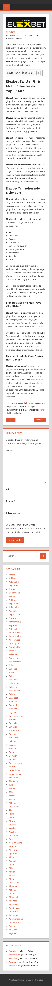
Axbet (12, 665)
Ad (8, 489)
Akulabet (13, 871)
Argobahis (13, 933)
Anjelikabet (14, 922)
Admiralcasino (15, 842)
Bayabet (13, 712)
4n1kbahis (14, 806)
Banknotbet (14, 690)
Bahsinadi (13, 679)
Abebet (12, 824)
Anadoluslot (14, 908)
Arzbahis (13, 951)
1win (11, 784)
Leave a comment (15, 38)
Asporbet (13, 618)
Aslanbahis (14, 581)
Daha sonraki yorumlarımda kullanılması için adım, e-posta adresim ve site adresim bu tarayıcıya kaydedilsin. (25, 528)
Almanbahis (14, 897)
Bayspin (12, 734)
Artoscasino (14, 954)
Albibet (12, 879)
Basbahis (13, 708)
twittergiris (29, 35)
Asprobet (13, 625)
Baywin (12, 748)
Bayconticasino (16, 716)
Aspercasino (14, 614)
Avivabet (13, 654)
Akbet (12, 868)
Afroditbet (14, 850)
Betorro (29, 403)
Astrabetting (15, 621)
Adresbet (13, 846)
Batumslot (14, 705)
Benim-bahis (15, 774)
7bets (11, 817)
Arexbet (13, 926)
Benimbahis (14, 592)
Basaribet (13, 697)
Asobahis (13, 589)
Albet (11, 864)
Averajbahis (14, 647)
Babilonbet (14, 683)
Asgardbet (14, 585)
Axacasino (13, 658)
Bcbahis (12, 741)
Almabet (13, 886)
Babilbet (13, 668)
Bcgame (13, 745)
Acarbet (12, 828)
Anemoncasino (16, 918)
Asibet (12, 574)
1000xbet (13, 781)
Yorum (10, 450)
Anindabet (14, 915)
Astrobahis (14, 629)
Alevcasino (14, 882)
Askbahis (13, 578)
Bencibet (13, 766)
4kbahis (12, 802)
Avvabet (12, 650)
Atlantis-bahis (15, 632)
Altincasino (14, 904)
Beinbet (12, 759)
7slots (12, 813)
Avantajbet (14, 643)
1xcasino (13, 788)
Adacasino (14, 835)
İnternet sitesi (13, 513)
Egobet (11, 420)
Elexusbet (39, 420)
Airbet (12, 857)
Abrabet (13, 821)
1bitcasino (14, 777)
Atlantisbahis (15, 636)
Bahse (12, 676)
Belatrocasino (15, 763)
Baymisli (13, 726)
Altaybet (13, 900)
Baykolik (13, 723)
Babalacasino (15, 661)
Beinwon (13, 755)
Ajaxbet (12, 860)
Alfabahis (13, 875)
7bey (11, 810)
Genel (41, 35)
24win (12, 799)
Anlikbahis (14, 929)
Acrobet (12, 831)
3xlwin (12, 795)
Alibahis (12, 889)
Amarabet (13, 911)
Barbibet (13, 701)
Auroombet (14, 639)
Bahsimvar (14, 687)
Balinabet (13, 694)
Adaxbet (13, 839)
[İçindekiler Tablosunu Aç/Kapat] (37, 73)
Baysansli (13, 737)
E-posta (10, 501)
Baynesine (14, 730)
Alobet (12, 893)
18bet (12, 792)
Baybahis (13, 719)
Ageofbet (13, 853)
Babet (12, 672)
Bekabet (13, 752)
